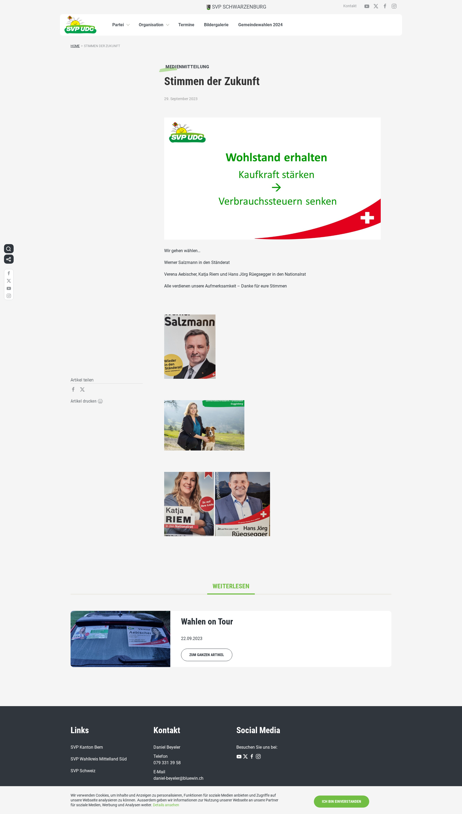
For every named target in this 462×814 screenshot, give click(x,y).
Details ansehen (166, 805)
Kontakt (350, 6)
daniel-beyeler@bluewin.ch (178, 778)
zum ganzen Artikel (206, 655)
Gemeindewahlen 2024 (260, 24)
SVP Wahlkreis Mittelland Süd (99, 759)
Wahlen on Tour (207, 621)
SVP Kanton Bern (87, 747)
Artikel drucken (84, 401)
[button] (8, 248)
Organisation (151, 24)
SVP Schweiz (83, 770)
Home (75, 46)
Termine (186, 24)
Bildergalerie (216, 24)
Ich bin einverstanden (341, 801)
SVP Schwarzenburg (238, 7)
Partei (118, 24)
